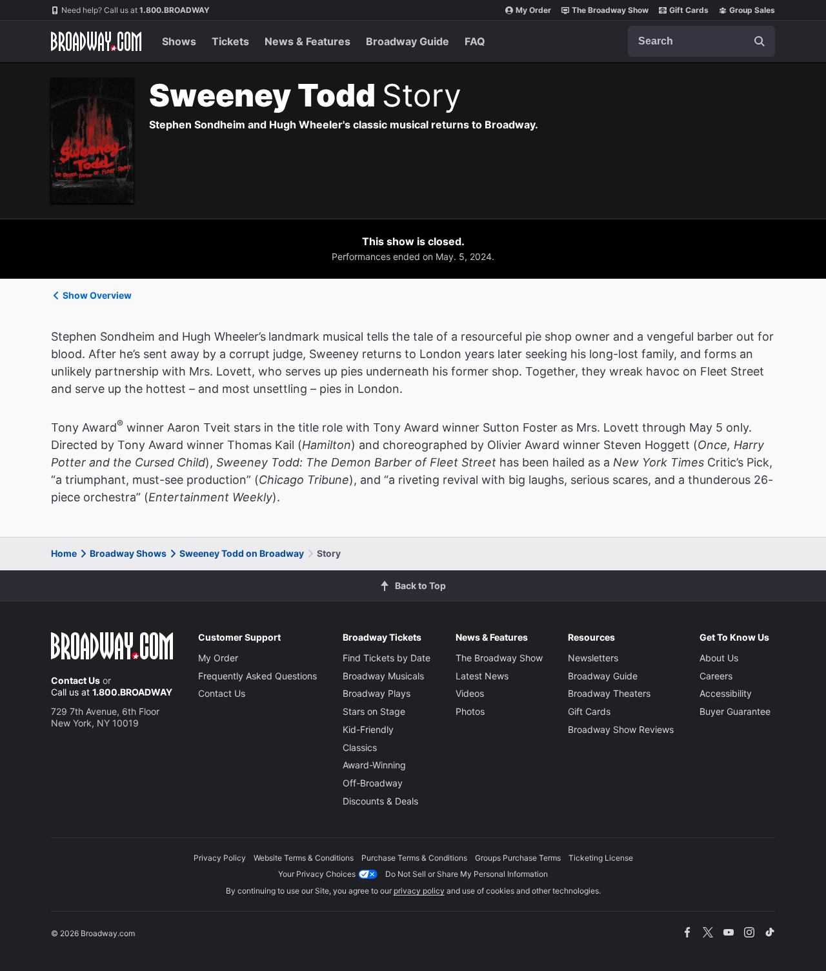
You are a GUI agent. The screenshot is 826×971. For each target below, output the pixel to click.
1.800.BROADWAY (135, 10)
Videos (470, 693)
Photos (470, 711)
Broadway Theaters (609, 693)
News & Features (307, 41)
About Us (719, 657)
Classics (360, 747)
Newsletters (593, 657)
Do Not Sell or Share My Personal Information (466, 874)
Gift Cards (689, 10)
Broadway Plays (376, 693)
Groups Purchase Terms (518, 858)
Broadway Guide (407, 41)
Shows (179, 41)
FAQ (475, 41)
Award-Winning (374, 764)
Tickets (230, 41)
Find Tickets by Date (386, 657)
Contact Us (75, 680)
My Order (533, 10)
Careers (716, 675)
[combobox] (701, 41)
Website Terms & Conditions (304, 858)
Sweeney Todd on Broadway (241, 553)
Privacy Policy (220, 858)
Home (64, 553)
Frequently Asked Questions (257, 675)
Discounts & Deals (380, 801)
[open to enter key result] (759, 41)
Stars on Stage (374, 711)
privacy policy (419, 891)
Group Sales (752, 10)
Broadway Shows (128, 553)
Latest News (482, 675)
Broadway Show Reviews (621, 729)
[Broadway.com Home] (96, 41)
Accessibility (726, 693)
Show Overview (97, 295)
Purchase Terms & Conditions (414, 858)
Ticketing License (601, 858)
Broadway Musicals (383, 675)
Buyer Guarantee (735, 711)
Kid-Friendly (368, 729)
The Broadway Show (610, 10)
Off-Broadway (373, 782)
